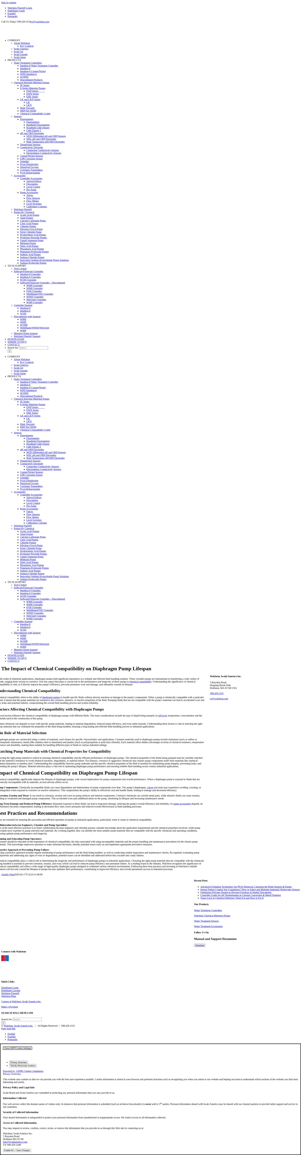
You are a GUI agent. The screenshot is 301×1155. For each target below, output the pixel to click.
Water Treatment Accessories (208, 926)
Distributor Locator (10, 990)
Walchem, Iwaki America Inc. (18, 1025)
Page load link (8, 1028)
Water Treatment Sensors (206, 921)
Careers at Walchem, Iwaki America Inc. (21, 1001)
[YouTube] (2, 958)
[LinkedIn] (7, 958)
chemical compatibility (140, 681)
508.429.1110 (216, 693)
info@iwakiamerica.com (15, 1142)
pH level (162, 715)
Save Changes (23, 1150)
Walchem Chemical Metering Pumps (212, 915)
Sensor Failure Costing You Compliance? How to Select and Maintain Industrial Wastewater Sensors (250, 889)
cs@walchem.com (40, 21)
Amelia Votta (7, 874)
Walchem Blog (8, 996)
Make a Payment (9, 1006)
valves (150, 787)
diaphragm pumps (51, 697)
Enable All (8, 1150)
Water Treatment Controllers (208, 910)
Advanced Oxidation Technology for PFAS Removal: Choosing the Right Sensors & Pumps (246, 886)
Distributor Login (9, 987)
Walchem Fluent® (10, 993)
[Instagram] (5, 958)
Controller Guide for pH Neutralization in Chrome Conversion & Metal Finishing (240, 895)
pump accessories (182, 803)
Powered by (23, 1071)
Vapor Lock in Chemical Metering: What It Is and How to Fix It (232, 898)
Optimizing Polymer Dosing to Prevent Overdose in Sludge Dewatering (235, 892)
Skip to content (8, 2)
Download (199, 945)
